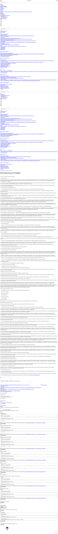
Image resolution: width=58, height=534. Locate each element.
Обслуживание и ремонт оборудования (6, 133)
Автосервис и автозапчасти (4, 87)
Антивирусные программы (4, 64)
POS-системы (2, 123)
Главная (1, 170)
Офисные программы (3, 67)
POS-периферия (2, 41)
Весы (1, 45)
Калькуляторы (2, 48)
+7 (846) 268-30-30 (3, 16)
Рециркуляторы (2, 49)
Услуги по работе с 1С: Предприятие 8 (6, 70)
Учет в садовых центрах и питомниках (6, 84)
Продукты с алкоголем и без (4, 88)
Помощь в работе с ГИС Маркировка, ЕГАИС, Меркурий (9, 54)
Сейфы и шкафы (2, 47)
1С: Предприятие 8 (3, 59)
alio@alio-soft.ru (8, 336)
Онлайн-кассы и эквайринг (4, 36)
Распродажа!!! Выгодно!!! (4, 114)
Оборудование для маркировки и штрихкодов (7, 39)
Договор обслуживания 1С (4, 75)
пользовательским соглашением (41, 422)
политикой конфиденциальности (30, 422)
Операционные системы (4, 65)
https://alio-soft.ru (5, 193)
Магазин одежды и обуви (4, 85)
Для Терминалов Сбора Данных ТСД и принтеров (8, 63)
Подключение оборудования (4, 56)
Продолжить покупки (3, 507)
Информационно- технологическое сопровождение (8, 77)
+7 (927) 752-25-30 (9, 402)
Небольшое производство (4, 86)
